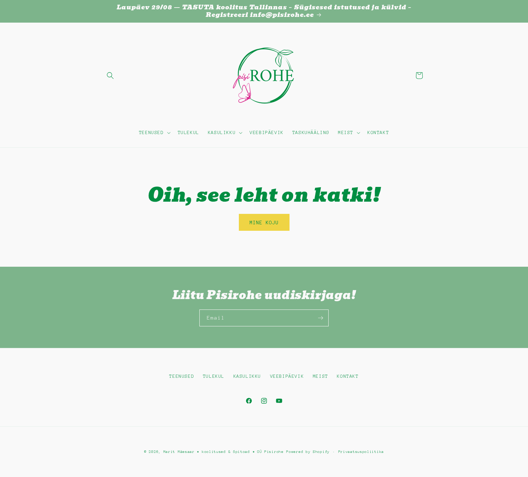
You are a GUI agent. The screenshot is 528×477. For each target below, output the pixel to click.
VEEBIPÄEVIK (287, 376)
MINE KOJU (264, 222)
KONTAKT (347, 376)
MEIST (320, 376)
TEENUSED (181, 376)
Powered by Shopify (308, 452)
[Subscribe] (320, 317)
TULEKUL (213, 376)
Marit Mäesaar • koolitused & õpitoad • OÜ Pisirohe (223, 452)
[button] (110, 75)
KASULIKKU (247, 376)
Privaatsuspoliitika (361, 452)
